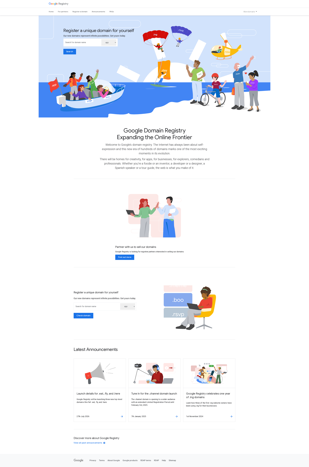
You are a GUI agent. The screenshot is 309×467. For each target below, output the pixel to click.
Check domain (83, 315)
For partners (63, 11)
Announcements (98, 11)
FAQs (111, 11)
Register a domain (80, 11)
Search (69, 51)
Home (51, 11)
